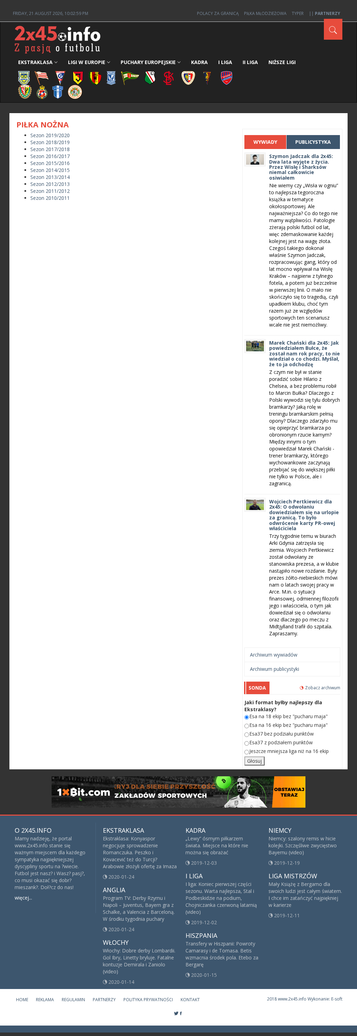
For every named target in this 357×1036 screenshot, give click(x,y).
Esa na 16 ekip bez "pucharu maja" (288, 725)
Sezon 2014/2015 (50, 170)
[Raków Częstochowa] (226, 77)
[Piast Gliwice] (188, 77)
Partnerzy (104, 1000)
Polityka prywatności (148, 1000)
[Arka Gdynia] (23, 77)
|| (324, 13)
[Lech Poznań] (111, 77)
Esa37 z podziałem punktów (281, 742)
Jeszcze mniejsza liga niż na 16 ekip (289, 751)
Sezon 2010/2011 (50, 198)
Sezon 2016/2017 (50, 156)
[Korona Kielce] (95, 77)
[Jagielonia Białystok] (77, 77)
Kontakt (190, 1000)
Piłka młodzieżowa (265, 13)
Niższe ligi (282, 62)
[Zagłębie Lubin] (75, 91)
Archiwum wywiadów (273, 654)
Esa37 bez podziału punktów (281, 733)
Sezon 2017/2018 (50, 149)
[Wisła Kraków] (42, 91)
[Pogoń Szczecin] (207, 77)
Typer (298, 13)
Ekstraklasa (35, 62)
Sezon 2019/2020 (50, 135)
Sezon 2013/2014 (50, 177)
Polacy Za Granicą (218, 13)
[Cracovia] (41, 77)
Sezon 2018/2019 (50, 142)
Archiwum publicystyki (274, 669)
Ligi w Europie (86, 62)
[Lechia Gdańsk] (130, 77)
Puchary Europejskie (148, 62)
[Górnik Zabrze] (60, 77)
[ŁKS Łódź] (168, 77)
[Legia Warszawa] (150, 77)
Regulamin (73, 1000)
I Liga (225, 62)
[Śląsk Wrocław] (24, 91)
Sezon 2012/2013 (50, 184)
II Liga (250, 62)
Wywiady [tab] (265, 142)
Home (22, 1000)
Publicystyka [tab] (313, 142)
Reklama (45, 1000)
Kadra (199, 62)
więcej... (23, 897)
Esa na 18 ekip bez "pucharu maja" (288, 716)
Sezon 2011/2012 (50, 191)
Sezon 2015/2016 (50, 163)
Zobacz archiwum (322, 688)
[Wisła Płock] (58, 91)
